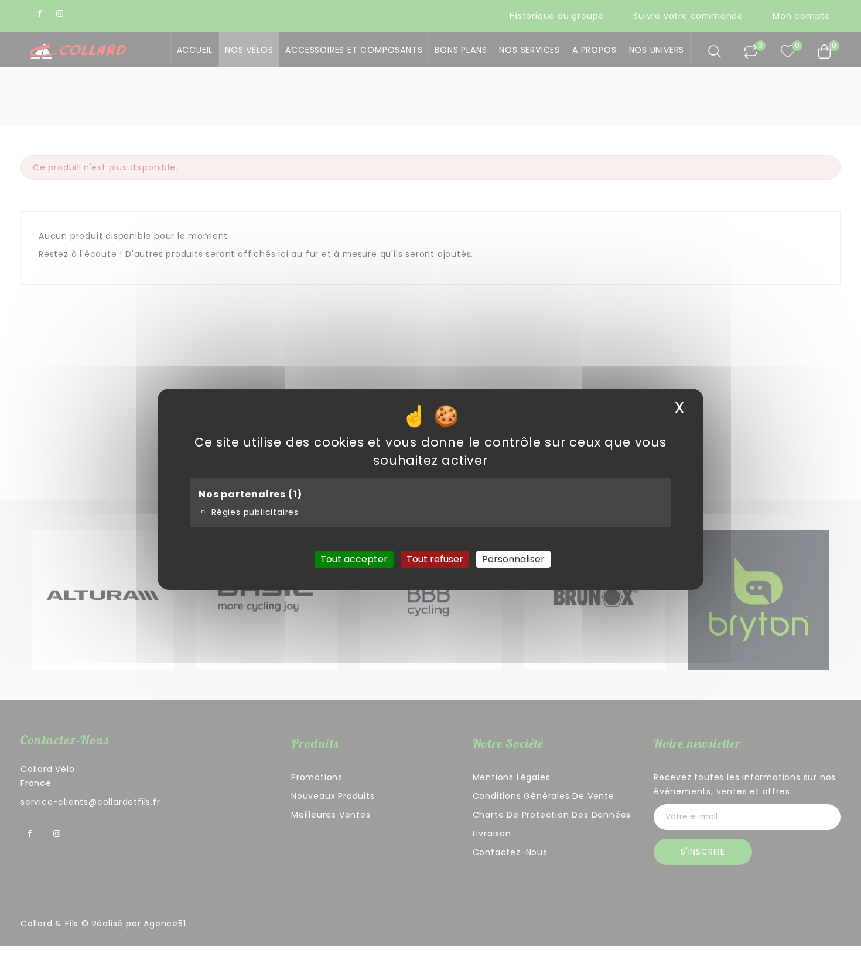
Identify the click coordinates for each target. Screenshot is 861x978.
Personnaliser (513, 558)
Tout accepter (354, 558)
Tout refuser (434, 558)
